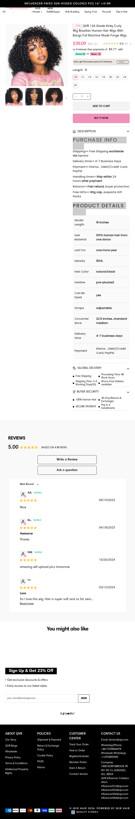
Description (86, 131)
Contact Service (78, 774)
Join (84, 698)
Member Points (77, 762)
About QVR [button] (13, 733)
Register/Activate (79, 756)
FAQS (40, 761)
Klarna (41, 767)
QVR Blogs (11, 746)
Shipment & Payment (49, 740)
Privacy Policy (12, 757)
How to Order (77, 750)
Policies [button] (44, 733)
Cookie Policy (45, 755)
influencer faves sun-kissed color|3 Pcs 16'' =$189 (67, 3)
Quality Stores (87, 812)
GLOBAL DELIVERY (89, 368)
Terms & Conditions (16, 763)
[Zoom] (12, 80)
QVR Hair (80, 808)
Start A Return (77, 768)
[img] (117, 44)
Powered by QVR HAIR (113, 808)
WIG (38, 9)
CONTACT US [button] (110, 733)
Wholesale (11, 751)
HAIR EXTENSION (18, 9)
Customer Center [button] (77, 736)
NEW (50, 9)
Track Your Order (79, 744)
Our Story (10, 740)
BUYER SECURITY (88, 391)
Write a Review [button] (67, 459)
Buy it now (101, 118)
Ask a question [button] (67, 470)
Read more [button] (27, 603)
